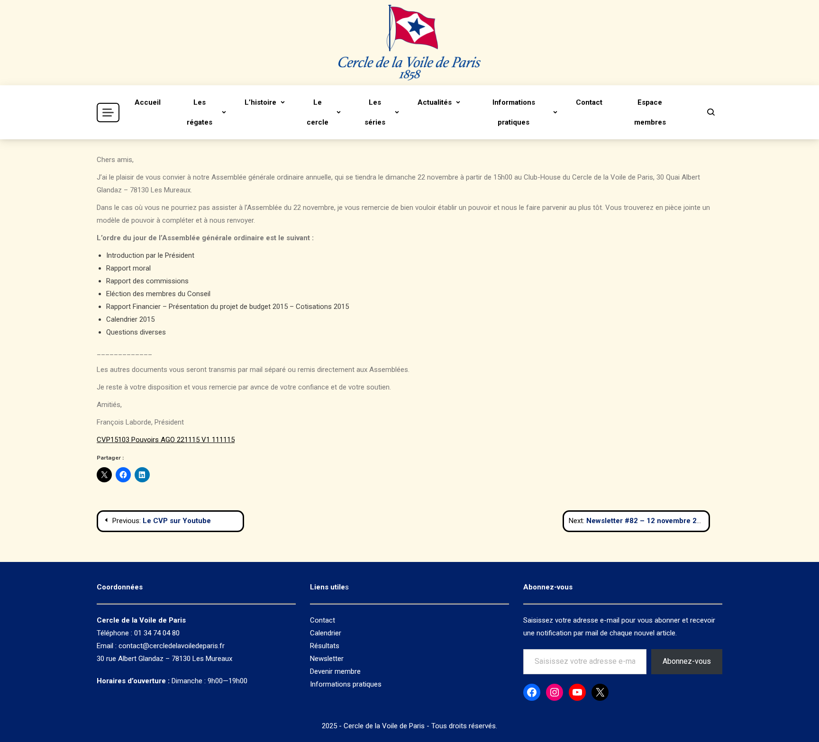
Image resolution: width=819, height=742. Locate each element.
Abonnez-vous (687, 661)
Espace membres (650, 112)
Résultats (324, 646)
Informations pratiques (513, 112)
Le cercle (317, 112)
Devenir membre (335, 671)
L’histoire (260, 102)
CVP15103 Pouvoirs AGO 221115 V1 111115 (166, 439)
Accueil (148, 102)
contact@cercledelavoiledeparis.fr (171, 646)
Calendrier (325, 633)
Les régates (199, 112)
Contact (589, 102)
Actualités (435, 102)
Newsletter (327, 658)
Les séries (374, 112)
